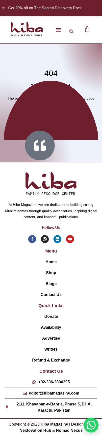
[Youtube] (70, 239)
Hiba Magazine (54, 424)
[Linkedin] (57, 239)
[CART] (87, 29)
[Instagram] (45, 239)
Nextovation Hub (35, 430)
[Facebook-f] (32, 239)
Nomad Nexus (69, 430)
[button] (58, 30)
